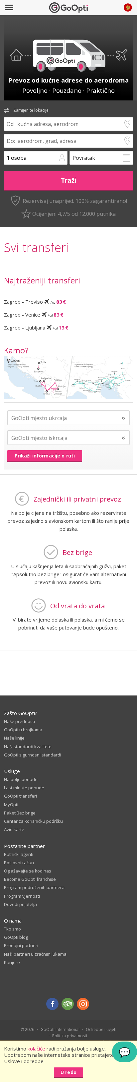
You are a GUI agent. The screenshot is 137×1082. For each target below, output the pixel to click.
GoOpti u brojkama (23, 730)
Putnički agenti (18, 854)
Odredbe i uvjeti (101, 1029)
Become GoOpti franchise (30, 879)
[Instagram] (83, 1004)
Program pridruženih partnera (34, 887)
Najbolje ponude (21, 779)
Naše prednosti (19, 721)
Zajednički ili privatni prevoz (77, 499)
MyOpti (11, 805)
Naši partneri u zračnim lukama (35, 954)
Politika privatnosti (69, 1036)
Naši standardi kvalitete (28, 747)
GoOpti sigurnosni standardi (32, 755)
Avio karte (14, 829)
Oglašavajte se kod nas (27, 871)
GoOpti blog (16, 937)
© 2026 (27, 1029)
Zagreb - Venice (33, 314)
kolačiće (36, 1048)
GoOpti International (60, 1029)
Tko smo (12, 929)
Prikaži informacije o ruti (45, 455)
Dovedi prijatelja (20, 904)
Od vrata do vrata (77, 605)
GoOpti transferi (20, 796)
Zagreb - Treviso (35, 301)
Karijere (12, 962)
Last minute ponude (24, 788)
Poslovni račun (19, 863)
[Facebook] (52, 1004)
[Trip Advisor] (68, 1004)
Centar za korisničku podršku (33, 821)
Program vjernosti (22, 896)
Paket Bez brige (20, 813)
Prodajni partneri (21, 945)
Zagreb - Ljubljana (36, 327)
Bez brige (77, 552)
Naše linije (14, 738)
